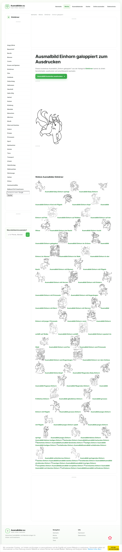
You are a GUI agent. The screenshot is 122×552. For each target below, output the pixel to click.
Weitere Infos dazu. (95, 549)
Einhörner (10, 69)
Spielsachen (11, 145)
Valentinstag (11, 165)
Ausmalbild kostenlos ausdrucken (51, 76)
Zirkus (9, 181)
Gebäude (10, 77)
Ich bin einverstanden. (114, 548)
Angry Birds (11, 45)
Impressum (81, 533)
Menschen (10, 113)
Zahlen (9, 177)
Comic (9, 61)
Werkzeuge (11, 173)
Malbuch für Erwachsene (15, 189)
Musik (9, 121)
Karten (88, 6)
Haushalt (10, 89)
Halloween (10, 85)
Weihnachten (11, 169)
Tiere (9, 153)
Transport (10, 157)
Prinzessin (10, 137)
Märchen (10, 117)
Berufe (9, 53)
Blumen (9, 57)
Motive (67, 6)
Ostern (9, 129)
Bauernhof (10, 49)
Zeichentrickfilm (12, 185)
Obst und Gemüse (13, 125)
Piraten (9, 133)
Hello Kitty (10, 93)
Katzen (9, 101)
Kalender (55, 538)
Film (8, 73)
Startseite (58, 6)
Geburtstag (11, 81)
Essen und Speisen (13, 65)
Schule (9, 149)
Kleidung (10, 105)
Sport (9, 141)
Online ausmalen (98, 6)
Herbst (9, 97)
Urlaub (9, 161)
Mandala (10, 109)
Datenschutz (111, 6)
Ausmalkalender (77, 6)
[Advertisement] (18, 27)
